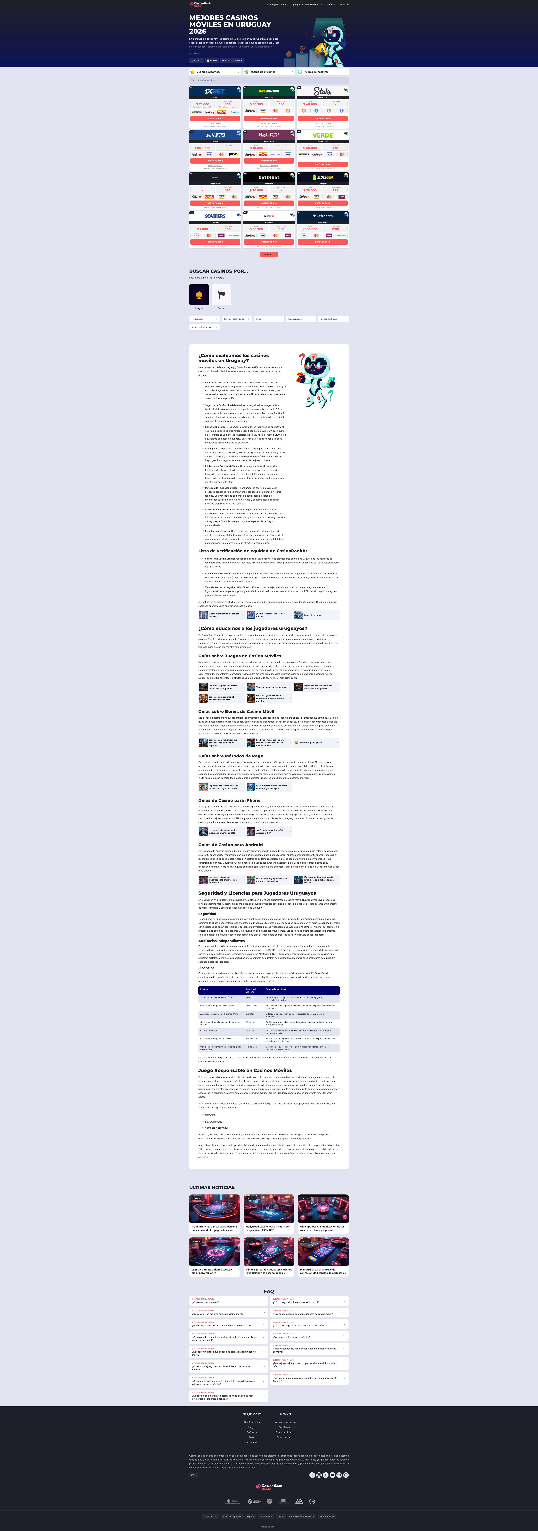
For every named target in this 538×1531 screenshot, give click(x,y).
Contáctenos (285, 1427)
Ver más (267, 254)
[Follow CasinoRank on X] (326, 1475)
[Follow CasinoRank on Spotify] (339, 1475)
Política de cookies (269, 1526)
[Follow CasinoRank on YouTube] (332, 1475)
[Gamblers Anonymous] (299, 1501)
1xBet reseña (215, 123)
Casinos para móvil (276, 4)
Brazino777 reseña (269, 165)
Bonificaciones (252, 1422)
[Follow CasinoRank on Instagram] (319, 1475)
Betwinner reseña (269, 123)
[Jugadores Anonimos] (269, 1501)
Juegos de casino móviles (306, 4)
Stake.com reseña (322, 123)
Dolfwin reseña (215, 165)
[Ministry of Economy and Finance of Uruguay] (254, 1501)
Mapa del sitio (252, 1442)
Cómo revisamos (286, 1437)
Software (252, 1432)
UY (192, 1475)
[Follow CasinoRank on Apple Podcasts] (346, 1475)
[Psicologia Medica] (283, 1501)
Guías (330, 4)
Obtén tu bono (215, 119)
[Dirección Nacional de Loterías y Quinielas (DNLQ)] (232, 1501)
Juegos (252, 1427)
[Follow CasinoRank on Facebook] (312, 1475)
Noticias (344, 4)
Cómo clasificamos (286, 1432)
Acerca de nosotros (285, 1422)
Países (252, 1437)
